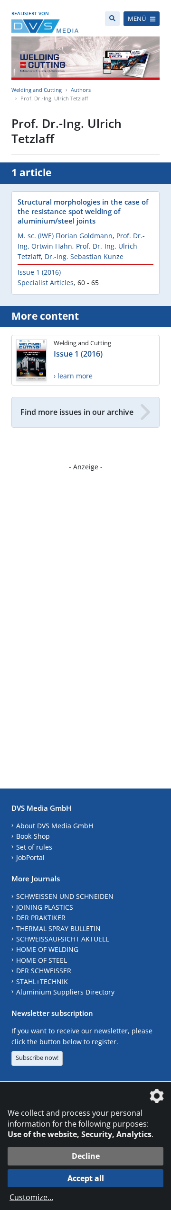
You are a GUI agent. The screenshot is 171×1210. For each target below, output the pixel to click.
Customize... (31, 1197)
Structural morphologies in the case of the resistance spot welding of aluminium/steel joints (83, 211)
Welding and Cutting (36, 89)
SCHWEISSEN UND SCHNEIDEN (65, 896)
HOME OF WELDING (47, 949)
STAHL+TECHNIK (42, 981)
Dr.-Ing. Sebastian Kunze (84, 256)
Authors (81, 89)
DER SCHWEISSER (43, 970)
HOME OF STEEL (41, 960)
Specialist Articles (46, 282)
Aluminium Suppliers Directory (65, 991)
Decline (86, 1156)
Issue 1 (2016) (39, 272)
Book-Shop (33, 836)
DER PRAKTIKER (41, 917)
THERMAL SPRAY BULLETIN (58, 928)
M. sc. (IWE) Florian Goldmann (65, 235)
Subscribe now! (37, 1057)
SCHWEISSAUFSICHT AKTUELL (62, 938)
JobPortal (30, 857)
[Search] (112, 18)
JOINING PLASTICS (44, 907)
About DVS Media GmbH (54, 825)
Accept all (85, 1178)
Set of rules (34, 847)
